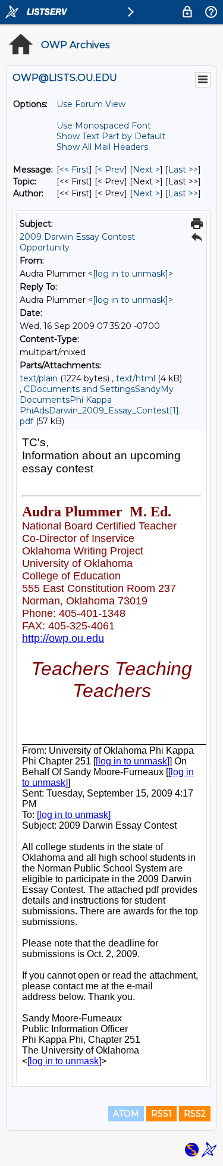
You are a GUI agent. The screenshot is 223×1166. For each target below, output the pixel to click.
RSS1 (161, 1113)
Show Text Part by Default (110, 136)
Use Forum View (90, 104)
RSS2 (195, 1113)
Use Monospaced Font (103, 125)
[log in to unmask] (130, 273)
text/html (135, 378)
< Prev (111, 169)
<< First (74, 169)
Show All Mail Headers (102, 147)
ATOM (126, 1113)
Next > (146, 169)
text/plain (39, 378)
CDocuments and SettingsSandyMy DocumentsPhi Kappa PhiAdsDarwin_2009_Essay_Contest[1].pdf (100, 405)
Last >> (183, 169)
